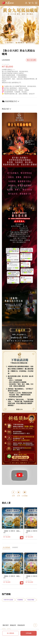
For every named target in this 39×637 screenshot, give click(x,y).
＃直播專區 (20, 599)
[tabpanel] (19, 25)
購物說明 (13, 625)
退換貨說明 (21, 625)
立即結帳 (28, 633)
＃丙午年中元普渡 (8, 599)
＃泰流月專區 (30, 599)
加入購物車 (10, 633)
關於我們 (6, 625)
